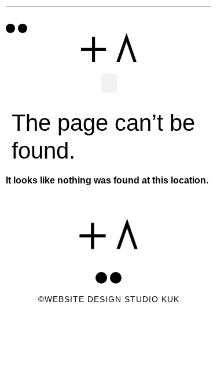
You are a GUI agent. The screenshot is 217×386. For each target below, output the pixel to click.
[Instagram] (22, 28)
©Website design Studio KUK (108, 299)
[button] (109, 83)
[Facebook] (10, 28)
